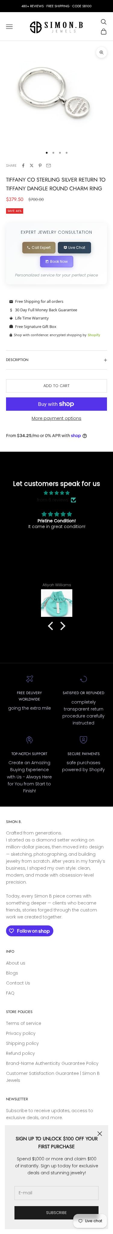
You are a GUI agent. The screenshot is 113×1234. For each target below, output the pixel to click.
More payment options (56, 418)
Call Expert (41, 247)
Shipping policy (22, 1043)
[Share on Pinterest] (40, 165)
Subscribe (56, 1213)
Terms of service (23, 1023)
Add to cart (56, 386)
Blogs (12, 973)
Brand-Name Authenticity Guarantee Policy (52, 1063)
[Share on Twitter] (31, 165)
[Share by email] (48, 165)
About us (15, 963)
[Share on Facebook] (23, 165)
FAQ (10, 993)
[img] (56, 493)
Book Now (59, 261)
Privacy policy (21, 1033)
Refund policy (20, 1053)
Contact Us (18, 983)
